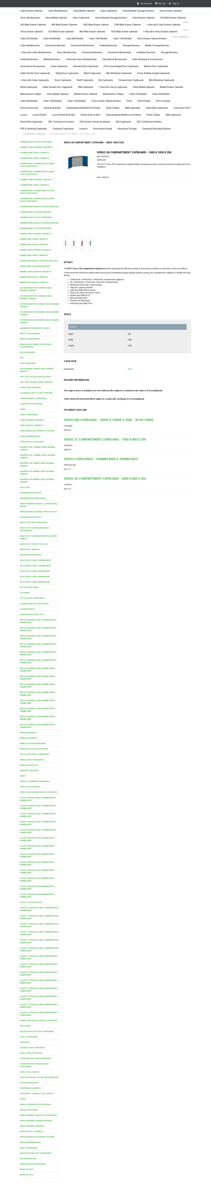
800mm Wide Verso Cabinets (34, 282)
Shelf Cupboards (85, 80)
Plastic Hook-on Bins (90, 115)
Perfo (129, 101)
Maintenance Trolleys (30, 94)
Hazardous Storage (127, 128)
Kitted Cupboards (92, 73)
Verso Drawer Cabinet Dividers (152, 38)
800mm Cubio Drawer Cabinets (35, 272)
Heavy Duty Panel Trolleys (34, 544)
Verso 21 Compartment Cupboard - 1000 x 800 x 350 (105, 439)
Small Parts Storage (31, 1053)
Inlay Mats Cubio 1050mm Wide (35, 560)
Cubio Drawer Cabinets (31, 11)
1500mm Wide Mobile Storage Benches (39, 207)
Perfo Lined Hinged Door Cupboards (121, 66)
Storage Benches (131, 45)
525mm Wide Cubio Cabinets (34, 239)
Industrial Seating (30, 549)
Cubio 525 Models (29, 38)
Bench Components (30, 339)
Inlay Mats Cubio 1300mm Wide (35, 566)
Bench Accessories (30, 334)
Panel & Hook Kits (52, 108)
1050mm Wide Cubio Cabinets (34, 153)
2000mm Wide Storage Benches (35, 228)
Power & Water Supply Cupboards (153, 73)
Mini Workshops (28, 733)
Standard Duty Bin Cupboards (35, 1058)
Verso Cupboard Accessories (35, 1104)
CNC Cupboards (123, 122)
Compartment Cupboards (130, 80)
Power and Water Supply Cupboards (38, 1020)
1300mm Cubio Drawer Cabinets (36, 180)
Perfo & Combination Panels (34, 781)
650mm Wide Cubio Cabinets (34, 255)
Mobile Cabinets (28, 738)
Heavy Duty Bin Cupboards (33, 522)
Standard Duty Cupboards (85, 66)
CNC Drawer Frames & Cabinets (95, 122)
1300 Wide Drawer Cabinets (127, 24)
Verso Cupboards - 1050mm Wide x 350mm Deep (101, 459)
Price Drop (25, 1026)
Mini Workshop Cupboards (119, 73)
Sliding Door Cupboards (67, 73)
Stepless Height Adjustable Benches (39, 1077)
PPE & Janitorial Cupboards (33, 128)
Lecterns (83, 128)
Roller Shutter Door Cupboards (35, 73)
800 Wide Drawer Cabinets (64, 24)
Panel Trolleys (112, 108)
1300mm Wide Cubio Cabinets (34, 185)
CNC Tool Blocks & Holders (149, 122)
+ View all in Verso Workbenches (81, 59)
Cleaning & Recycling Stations (156, 128)
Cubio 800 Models (74, 38)
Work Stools (26, 1175)
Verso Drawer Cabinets (171, 11)
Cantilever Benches (145, 52)
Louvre (23, 115)
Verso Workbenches (30, 17)
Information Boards (102, 128)
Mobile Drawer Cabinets (171, 87)
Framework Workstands (82, 45)
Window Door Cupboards (156, 66)
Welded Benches (52, 59)
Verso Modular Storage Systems (111, 17)
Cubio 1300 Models (122, 38)
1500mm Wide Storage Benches (35, 212)
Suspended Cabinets (30, 1088)
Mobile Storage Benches (157, 45)
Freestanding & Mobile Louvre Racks (123, 115)
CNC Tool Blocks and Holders (35, 377)
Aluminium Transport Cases (35, 328)
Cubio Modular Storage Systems (138, 11)
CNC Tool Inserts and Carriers (36, 382)
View (130, 369)
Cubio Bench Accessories (114, 59)
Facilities (25, 487)
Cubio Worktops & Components (147, 59)
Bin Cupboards (106, 80)
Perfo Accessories (29, 108)
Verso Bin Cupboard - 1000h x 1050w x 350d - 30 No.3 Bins (109, 420)
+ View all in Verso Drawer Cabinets (160, 31)
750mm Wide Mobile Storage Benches (39, 261)
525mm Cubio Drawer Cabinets (35, 234)
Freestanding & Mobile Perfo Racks (83, 108)
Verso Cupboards (81, 17)
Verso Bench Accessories (32, 66)
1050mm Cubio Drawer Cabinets (36, 147)
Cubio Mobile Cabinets (84, 11)
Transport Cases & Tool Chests (37, 1094)
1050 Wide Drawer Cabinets (124, 31)
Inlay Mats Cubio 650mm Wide (35, 577)
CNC (22, 358)
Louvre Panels (39, 115)
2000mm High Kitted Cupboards (36, 217)
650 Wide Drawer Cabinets (33, 24)
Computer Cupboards (63, 128)
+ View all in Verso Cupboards (113, 87)
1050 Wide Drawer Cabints (95, 24)
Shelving (24, 1042)
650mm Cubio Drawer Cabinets (35, 250)
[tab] (39, 142)
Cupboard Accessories (32, 442)
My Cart (162, 3)
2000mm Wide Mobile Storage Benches (39, 223)
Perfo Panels (144, 101)
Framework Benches (55, 45)
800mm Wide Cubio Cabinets (34, 277)
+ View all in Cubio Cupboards (34, 80)
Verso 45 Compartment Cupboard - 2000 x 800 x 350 (105, 478)
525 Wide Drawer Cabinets (173, 17)
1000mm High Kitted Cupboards (36, 142)
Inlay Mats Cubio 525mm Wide (35, 571)
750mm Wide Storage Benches (35, 266)
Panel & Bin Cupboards (157, 108)
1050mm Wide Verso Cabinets (34, 158)
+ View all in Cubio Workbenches (35, 52)
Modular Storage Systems (34, 749)
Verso (23, 1099)
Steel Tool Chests (29, 1072)
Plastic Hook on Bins (31, 902)
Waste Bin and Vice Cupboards (35, 1153)
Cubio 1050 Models (98, 38)
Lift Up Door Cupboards (32, 598)
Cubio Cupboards (108, 11)
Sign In (175, 3)
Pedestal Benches (108, 45)
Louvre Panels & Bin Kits (63, 115)
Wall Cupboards (85, 87)
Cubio (23, 409)
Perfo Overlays (163, 101)
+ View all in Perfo (182, 108)
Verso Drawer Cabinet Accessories (38, 1115)
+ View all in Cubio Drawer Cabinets (163, 24)
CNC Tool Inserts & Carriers (61, 122)
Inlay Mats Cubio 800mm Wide (35, 582)
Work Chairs (26, 1169)
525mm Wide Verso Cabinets (34, 244)
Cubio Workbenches (58, 11)
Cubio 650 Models (52, 38)
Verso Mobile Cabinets (56, 17)
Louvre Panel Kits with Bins (34, 604)
